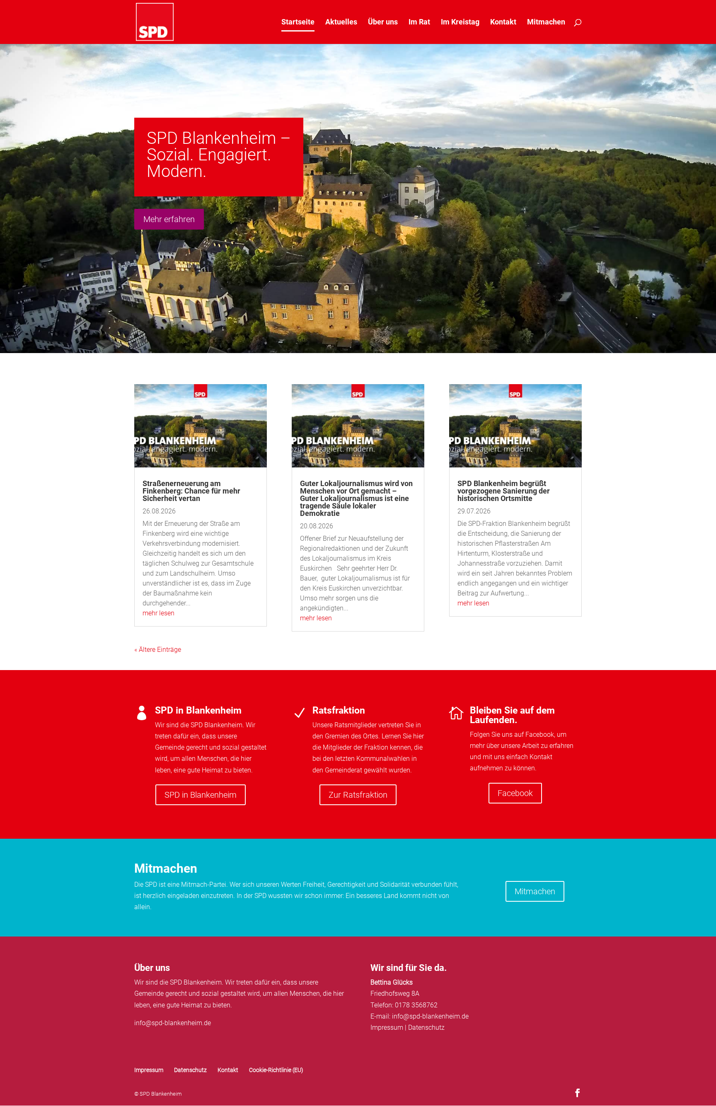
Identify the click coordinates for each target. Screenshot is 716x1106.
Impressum (386, 1027)
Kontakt (503, 22)
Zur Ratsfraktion (358, 795)
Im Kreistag (460, 22)
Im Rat (419, 22)
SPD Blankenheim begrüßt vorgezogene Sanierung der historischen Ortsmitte (503, 491)
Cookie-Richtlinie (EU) (276, 1070)
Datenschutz (426, 1027)
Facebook (515, 793)
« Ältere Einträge (157, 649)
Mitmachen (546, 22)
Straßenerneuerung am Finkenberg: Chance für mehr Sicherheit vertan (191, 491)
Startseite (297, 22)
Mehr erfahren (169, 219)
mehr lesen (158, 613)
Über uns (383, 22)
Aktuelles (341, 22)
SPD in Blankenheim (200, 795)
